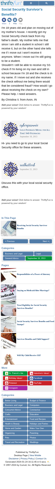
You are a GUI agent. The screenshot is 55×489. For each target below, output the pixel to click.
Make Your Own (37, 428)
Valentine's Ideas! (39, 373)
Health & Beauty (12, 424)
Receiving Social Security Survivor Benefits (32, 227)
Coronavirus (35, 410)
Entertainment (11, 419)
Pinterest (12, 383)
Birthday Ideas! (14, 378)
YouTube (37, 383)
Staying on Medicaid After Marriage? (33, 290)
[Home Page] (11, 1)
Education (34, 414)
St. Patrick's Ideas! (16, 373)
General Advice (11, 258)
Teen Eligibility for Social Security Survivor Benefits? (32, 306)
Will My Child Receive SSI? (29, 355)
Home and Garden (13, 428)
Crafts (7, 414)
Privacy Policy (27, 458)
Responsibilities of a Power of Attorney (33, 274)
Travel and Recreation (14, 442)
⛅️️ (48, 462)
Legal (38, 254)
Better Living (10, 400)
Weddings (34, 442)
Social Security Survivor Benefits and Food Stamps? (35, 323)
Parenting (34, 433)
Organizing (10, 433)
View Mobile (35, 455)
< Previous (10, 241)
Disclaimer (14, 458)
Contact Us (41, 458)
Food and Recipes (38, 419)
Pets (7, 438)
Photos (33, 438)
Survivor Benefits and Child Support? (33, 339)
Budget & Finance (38, 400)
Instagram (13, 388)
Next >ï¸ (46, 241)
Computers (34, 405)
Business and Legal (13, 254)
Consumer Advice (13, 410)
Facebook (37, 378)
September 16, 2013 (36, 258)
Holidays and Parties (39, 424)
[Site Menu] (31, 3)
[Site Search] (46, 3)
